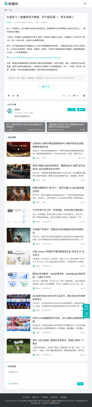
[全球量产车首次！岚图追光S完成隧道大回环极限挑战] (18, 235)
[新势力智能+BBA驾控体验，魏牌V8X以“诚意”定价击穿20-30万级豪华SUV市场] (18, 171)
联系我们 (64, 397)
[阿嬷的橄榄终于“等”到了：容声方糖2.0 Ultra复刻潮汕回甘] (18, 193)
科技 (37, 22)
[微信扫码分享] (9, 96)
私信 (82, 109)
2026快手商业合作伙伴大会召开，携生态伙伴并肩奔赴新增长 (59, 298)
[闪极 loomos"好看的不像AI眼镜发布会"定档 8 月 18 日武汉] (18, 257)
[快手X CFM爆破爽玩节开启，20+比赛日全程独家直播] (18, 323)
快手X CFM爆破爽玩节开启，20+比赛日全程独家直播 (58, 320)
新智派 (9, 22)
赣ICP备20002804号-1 (43, 401)
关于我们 (26, 397)
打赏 (75, 95)
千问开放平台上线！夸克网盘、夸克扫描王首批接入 (58, 210)
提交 (80, 384)
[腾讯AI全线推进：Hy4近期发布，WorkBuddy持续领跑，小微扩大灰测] (18, 279)
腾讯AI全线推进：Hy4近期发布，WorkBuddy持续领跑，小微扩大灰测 (59, 275)
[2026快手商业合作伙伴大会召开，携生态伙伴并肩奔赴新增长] (18, 301)
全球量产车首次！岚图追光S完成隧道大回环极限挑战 (58, 231)
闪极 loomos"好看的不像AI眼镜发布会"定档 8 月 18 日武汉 (58, 253)
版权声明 (54, 397)
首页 (5, 10)
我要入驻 (35, 397)
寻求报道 (45, 397)
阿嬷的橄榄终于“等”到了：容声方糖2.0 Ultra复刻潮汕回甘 (58, 189)
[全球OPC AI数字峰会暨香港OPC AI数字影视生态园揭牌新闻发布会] (18, 149)
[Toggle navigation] (85, 4)
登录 (10, 384)
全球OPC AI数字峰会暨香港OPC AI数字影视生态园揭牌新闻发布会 (58, 145)
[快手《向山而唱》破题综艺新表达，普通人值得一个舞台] (18, 346)
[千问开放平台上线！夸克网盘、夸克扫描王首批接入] (18, 215)
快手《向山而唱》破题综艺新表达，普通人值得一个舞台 (58, 342)
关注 (72, 109)
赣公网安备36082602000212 (64, 401)
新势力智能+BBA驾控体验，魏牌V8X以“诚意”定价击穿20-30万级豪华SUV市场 (59, 167)
